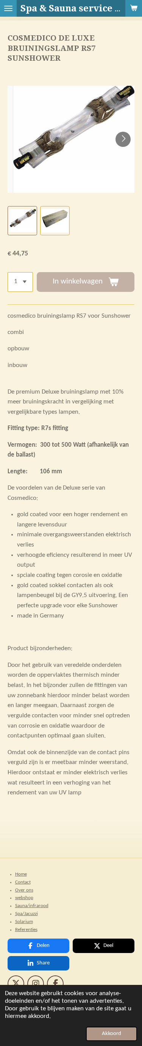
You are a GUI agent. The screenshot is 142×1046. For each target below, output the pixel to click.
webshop (24, 897)
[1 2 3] (20, 282)
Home (21, 874)
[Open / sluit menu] (8, 8)
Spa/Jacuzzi (26, 913)
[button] (22, 221)
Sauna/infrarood (31, 905)
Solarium (24, 921)
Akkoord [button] (111, 1034)
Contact (23, 882)
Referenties (26, 929)
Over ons (24, 890)
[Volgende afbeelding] (123, 139)
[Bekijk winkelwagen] (133, 8)
